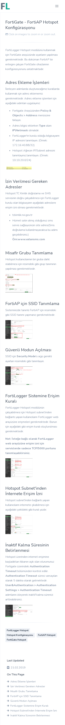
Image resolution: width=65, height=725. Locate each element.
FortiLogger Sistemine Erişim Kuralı (29, 705)
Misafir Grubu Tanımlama (24, 691)
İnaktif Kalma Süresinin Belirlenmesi (30, 715)
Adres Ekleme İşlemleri (23, 681)
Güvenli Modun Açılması (23, 701)
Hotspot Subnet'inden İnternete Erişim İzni (33, 710)
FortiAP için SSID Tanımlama (25, 696)
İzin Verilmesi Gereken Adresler (27, 686)
